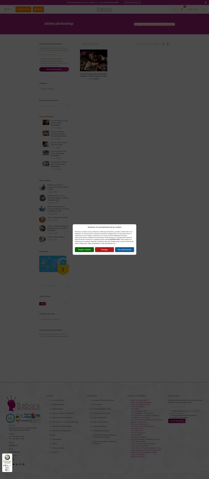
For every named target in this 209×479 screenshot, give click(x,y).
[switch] (7, 469)
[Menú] (11, 454)
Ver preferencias (124, 250)
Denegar (104, 250)
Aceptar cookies (84, 250)
